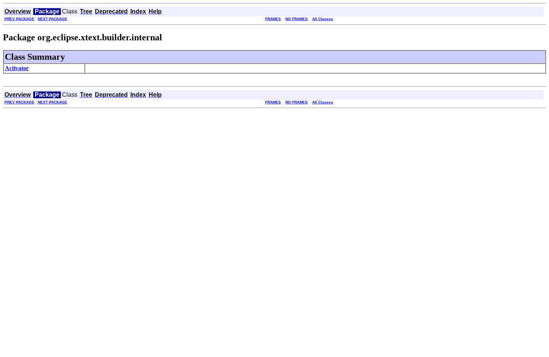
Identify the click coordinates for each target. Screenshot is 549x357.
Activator (17, 68)
